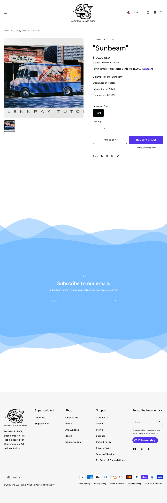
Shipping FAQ (42, 423)
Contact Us (102, 417)
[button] (5, 13)
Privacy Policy (104, 447)
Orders (99, 423)
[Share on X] (107, 156)
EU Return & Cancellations (110, 460)
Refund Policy (103, 441)
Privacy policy (100, 483)
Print (98, 112)
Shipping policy (134, 483)
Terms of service (117, 483)
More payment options (146, 147)
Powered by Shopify (44, 485)
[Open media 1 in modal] (77, 44)
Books (68, 435)
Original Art (71, 417)
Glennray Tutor (20, 31)
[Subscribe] (115, 301)
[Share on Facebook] (102, 156)
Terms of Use (138, 433)
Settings (100, 435)
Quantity (97, 121)
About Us (40, 417)
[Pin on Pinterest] (112, 156)
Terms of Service (105, 454)
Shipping (96, 62)
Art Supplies (72, 429)
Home (6, 31)
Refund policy (84, 483)
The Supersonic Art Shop (23, 485)
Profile (99, 429)
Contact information (154, 483)
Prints (68, 423)
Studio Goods (73, 441)
